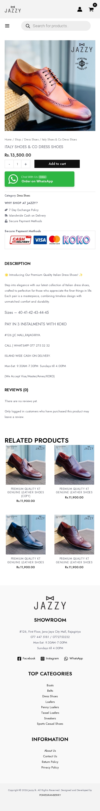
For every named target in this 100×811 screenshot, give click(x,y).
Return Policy (50, 762)
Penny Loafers (50, 707)
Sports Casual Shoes (50, 723)
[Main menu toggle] (8, 25)
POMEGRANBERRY (50, 795)
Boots (50, 685)
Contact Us (50, 756)
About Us (50, 750)
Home (8, 139)
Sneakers (50, 718)
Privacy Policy (50, 767)
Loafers (50, 702)
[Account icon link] (79, 9)
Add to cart (57, 163)
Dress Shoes (31, 139)
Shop (18, 139)
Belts (50, 690)
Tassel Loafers (50, 713)
